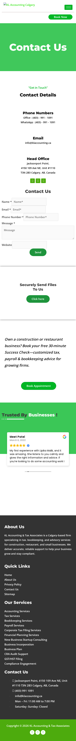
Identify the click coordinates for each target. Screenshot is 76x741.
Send (38, 252)
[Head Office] (38, 151)
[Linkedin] (43, 732)
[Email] (38, 130)
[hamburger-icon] (68, 7)
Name (7, 201)
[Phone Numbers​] (38, 105)
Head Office (38, 159)
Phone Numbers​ (38, 113)
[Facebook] (32, 732)
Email (38, 138)
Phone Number (13, 217)
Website (7, 245)
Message (8, 223)
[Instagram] (37, 732)
